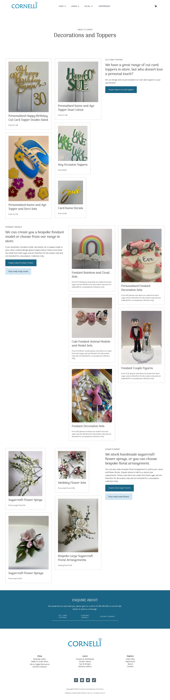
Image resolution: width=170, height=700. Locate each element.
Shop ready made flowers (118, 496)
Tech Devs (99, 689)
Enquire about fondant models (20, 263)
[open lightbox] (28, 87)
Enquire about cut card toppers (121, 89)
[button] (62, 6)
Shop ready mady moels (18, 271)
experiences (104, 6)
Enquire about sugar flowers (119, 488)
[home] (24, 6)
